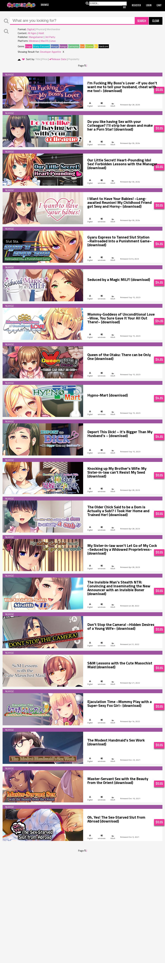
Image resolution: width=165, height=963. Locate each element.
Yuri (82, 46)
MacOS (44, 41)
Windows (34, 41)
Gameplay (73, 46)
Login (148, 5)
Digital (30, 29)
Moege (54, 46)
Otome (89, 46)
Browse (45, 5)
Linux (53, 41)
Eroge (28, 46)
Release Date (59, 59)
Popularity (73, 59)
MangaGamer (21, 5)
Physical (40, 29)
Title (37, 59)
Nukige (63, 46)
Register (136, 5)
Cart (159, 5)
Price (44, 59)
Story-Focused (41, 46)
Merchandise (53, 29)
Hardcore (103, 46)
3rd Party (50, 37)
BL (95, 46)
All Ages (32, 33)
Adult (41, 33)
